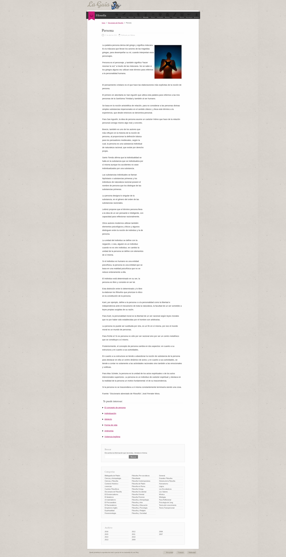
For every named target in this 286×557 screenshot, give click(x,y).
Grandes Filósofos (165, 478)
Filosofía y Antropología (140, 500)
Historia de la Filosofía (167, 481)
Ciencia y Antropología (113, 478)
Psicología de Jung (166, 502)
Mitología (162, 497)
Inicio (103, 23)
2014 (106, 537)
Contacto (181, 552)
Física (153, 17)
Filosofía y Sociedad (139, 513)
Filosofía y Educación (139, 505)
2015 (106, 534)
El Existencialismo (111, 494)
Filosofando (136, 478)
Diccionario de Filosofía (115, 23)
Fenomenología (110, 513)
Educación (138, 17)
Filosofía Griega (137, 489)
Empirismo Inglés (111, 508)
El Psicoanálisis (110, 502)
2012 (133, 531)
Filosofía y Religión (139, 510)
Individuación (110, 413)
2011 (133, 534)
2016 (106, 531)
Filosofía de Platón (138, 484)
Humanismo (163, 484)
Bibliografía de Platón (112, 476)
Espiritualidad (109, 510)
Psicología (189, 17)
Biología (124, 17)
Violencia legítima (112, 437)
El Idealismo (109, 497)
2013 (106, 540)
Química (196, 17)
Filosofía (145, 17)
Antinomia (108, 431)
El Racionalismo (111, 505)
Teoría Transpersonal (166, 508)
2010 (133, 537)
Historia (167, 17)
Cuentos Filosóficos (112, 489)
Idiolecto (108, 419)
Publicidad (192, 552)
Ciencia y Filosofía (111, 481)
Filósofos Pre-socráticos (141, 476)
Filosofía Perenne (138, 497)
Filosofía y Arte (137, 502)
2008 (161, 531)
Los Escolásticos (165, 489)
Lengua (174, 17)
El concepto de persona (115, 408)
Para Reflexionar (165, 500)
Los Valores (163, 492)
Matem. (182, 17)
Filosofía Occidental (139, 492)
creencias (108, 486)
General (162, 476)
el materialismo (110, 500)
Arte (116, 17)
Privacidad (169, 552)
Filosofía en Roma (138, 486)
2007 (161, 534)
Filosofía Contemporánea (141, 481)
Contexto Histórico (111, 484)
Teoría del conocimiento (167, 505)
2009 (133, 540)
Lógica (161, 486)
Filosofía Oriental (138, 494)
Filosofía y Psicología (139, 508)
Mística (161, 494)
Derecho (131, 17)
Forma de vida (110, 425)
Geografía (160, 17)
